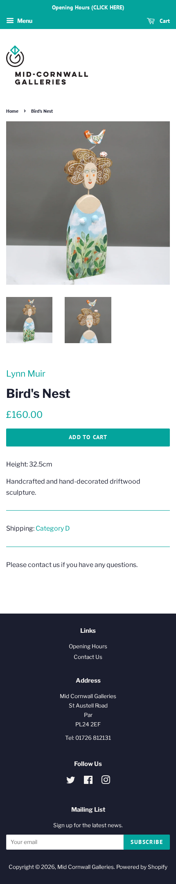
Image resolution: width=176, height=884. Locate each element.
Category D (53, 528)
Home (12, 111)
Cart (164, 21)
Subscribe (147, 842)
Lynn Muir (25, 373)
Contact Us (88, 657)
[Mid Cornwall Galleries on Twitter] (70, 781)
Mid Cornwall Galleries (85, 867)
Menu (24, 20)
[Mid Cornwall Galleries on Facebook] (88, 781)
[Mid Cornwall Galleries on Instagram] (105, 781)
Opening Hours (88, 646)
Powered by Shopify (141, 867)
